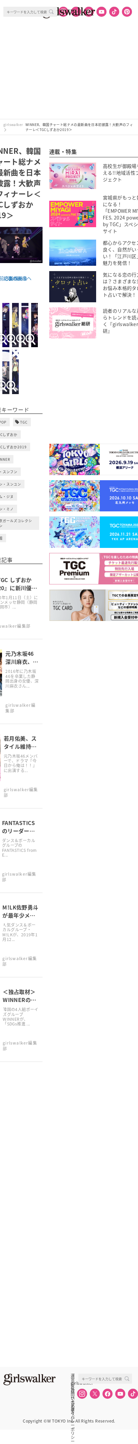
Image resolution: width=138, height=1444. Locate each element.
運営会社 (73, 1376)
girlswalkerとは (74, 1383)
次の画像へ (20, 278)
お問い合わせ (73, 1390)
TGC (23, 422)
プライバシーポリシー (73, 1405)
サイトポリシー (73, 1398)
